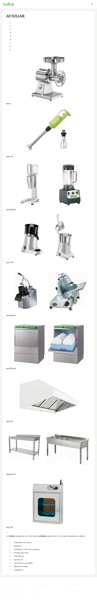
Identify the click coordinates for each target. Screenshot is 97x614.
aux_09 (9, 527)
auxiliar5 (11, 315)
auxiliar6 (11, 368)
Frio (36, 591)
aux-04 (9, 262)
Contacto (71, 595)
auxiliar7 (11, 474)
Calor (37, 595)
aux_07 (9, 421)
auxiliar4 (11, 209)
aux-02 (9, 156)
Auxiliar (38, 598)
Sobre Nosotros (74, 591)
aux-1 (8, 103)
